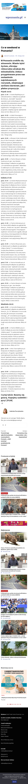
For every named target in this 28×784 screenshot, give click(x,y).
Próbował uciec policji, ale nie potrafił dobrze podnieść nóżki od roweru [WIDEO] (14, 594)
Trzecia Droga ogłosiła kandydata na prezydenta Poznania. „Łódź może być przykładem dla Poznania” (7, 438)
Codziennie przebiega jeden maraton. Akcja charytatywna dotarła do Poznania (13, 570)
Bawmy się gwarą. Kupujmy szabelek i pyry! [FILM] (14, 397)
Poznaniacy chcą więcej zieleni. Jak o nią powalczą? (21, 434)
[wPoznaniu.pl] (14, 17)
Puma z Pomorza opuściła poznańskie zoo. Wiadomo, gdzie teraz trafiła (13, 548)
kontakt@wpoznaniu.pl (15, 420)
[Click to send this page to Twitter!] (5, 425)
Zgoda (14, 781)
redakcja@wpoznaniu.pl (6, 751)
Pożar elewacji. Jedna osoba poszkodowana (13, 657)
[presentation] (2, 687)
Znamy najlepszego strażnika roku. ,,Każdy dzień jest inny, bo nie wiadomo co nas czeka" (14, 636)
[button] (7, 704)
